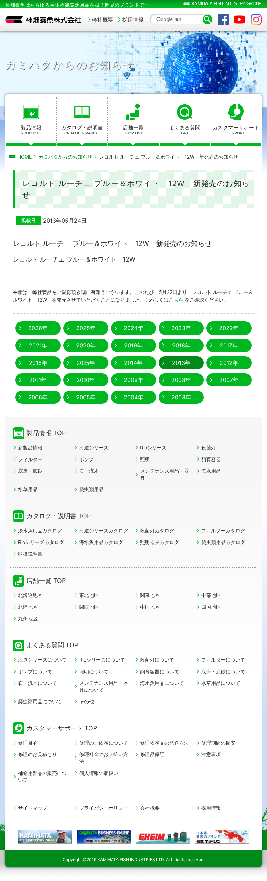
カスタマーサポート (235, 129)
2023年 (181, 328)
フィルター (30, 459)
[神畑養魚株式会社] (43, 19)
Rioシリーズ (153, 447)
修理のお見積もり (37, 754)
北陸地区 (28, 607)
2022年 (228, 328)
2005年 (86, 397)
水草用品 (28, 489)
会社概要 (102, 19)
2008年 (181, 379)
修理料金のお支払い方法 (103, 757)
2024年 (133, 328)
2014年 (133, 362)
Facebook (223, 19)
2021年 (38, 345)
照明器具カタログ (159, 542)
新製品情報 (30, 447)
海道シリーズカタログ (103, 531)
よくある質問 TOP (52, 645)
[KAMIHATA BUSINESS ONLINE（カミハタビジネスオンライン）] (104, 837)
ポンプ (86, 459)
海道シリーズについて (42, 660)
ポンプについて (35, 671)
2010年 (85, 379)
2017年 (229, 345)
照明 (145, 459)
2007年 (228, 379)
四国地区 (211, 607)
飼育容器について (159, 671)
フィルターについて (223, 660)
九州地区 (28, 619)
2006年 (38, 397)
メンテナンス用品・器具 (164, 474)
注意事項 (211, 754)
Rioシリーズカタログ (41, 542)
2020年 (86, 345)
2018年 (181, 345)
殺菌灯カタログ (157, 531)
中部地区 (211, 595)
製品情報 (31, 129)
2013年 (181, 362)
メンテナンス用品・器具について (103, 686)
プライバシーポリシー (103, 808)
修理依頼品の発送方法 (164, 743)
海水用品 (211, 471)
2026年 (38, 328)
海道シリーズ (93, 447)
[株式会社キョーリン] (222, 837)
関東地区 (150, 595)
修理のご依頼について (103, 743)
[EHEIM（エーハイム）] (163, 837)
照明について (93, 671)
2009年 (133, 379)
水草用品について (220, 683)
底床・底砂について (223, 671)
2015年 (85, 362)
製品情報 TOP (46, 433)
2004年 (133, 397)
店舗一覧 (133, 129)
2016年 (38, 362)
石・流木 (89, 471)
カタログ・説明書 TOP (58, 516)
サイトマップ (32, 808)
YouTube (239, 19)
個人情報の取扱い (98, 773)
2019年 (133, 345)
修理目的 (28, 743)
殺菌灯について (157, 660)
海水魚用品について (162, 683)
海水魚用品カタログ (101, 542)
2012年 (229, 362)
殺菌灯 (208, 447)
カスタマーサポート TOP (61, 728)
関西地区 (89, 607)
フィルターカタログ (223, 531)
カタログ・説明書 (82, 129)
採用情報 (132, 19)
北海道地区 (30, 595)
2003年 (181, 397)
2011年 (38, 379)
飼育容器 (211, 459)
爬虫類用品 (91, 489)
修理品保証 (152, 754)
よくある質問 (184, 129)
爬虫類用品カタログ (223, 542)
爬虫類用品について (40, 701)
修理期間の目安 (218, 743)
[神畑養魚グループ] (45, 837)
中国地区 (150, 607)
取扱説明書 (30, 554)
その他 (86, 701)
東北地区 (89, 595)
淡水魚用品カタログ (40, 531)
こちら (177, 300)
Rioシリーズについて (102, 660)
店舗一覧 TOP (46, 580)
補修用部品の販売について (42, 776)
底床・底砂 (30, 471)
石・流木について (37, 683)
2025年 (86, 328)
